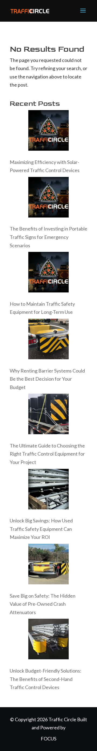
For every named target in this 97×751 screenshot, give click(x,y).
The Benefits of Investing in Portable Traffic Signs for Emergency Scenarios (48, 237)
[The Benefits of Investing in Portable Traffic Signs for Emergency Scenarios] (48, 198)
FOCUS (48, 739)
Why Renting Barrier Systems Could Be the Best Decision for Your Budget (47, 379)
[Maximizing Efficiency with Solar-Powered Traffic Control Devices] (48, 131)
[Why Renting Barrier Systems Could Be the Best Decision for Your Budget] (48, 340)
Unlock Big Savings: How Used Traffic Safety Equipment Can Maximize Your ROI (41, 529)
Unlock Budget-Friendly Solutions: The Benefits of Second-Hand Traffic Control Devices (45, 679)
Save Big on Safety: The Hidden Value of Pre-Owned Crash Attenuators (42, 604)
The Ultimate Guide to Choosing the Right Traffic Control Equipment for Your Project (47, 454)
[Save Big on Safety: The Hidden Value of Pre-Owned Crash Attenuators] (48, 565)
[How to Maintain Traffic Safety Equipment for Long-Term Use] (48, 273)
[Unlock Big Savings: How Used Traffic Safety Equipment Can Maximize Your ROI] (48, 490)
